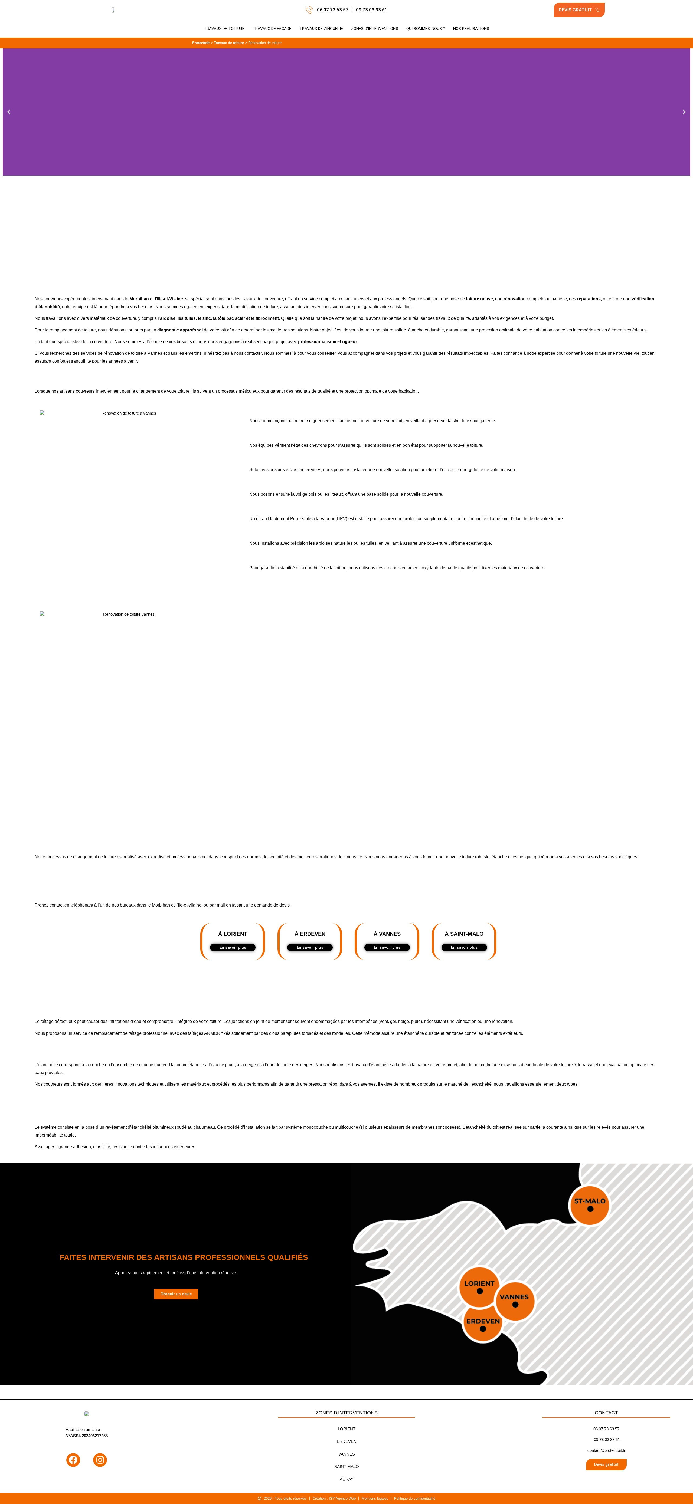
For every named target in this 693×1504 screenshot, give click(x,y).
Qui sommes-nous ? (425, 28)
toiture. (476, 445)
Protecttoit (201, 43)
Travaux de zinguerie (321, 28)
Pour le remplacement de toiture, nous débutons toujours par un (119, 330)
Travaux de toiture (224, 28)
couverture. (432, 494)
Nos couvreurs (49, 299)
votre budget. (541, 318)
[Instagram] (100, 1460)
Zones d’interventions (374, 28)
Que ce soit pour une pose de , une (466, 299)
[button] (8, 112)
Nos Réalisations (471, 28)
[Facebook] (73, 1460)
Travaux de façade (272, 28)
